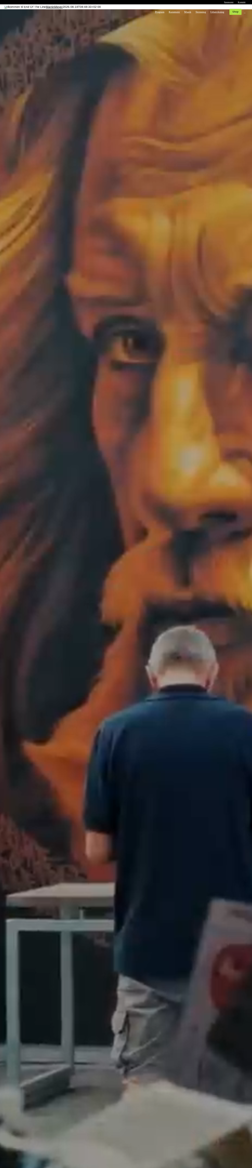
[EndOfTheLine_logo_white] (24, 7)
